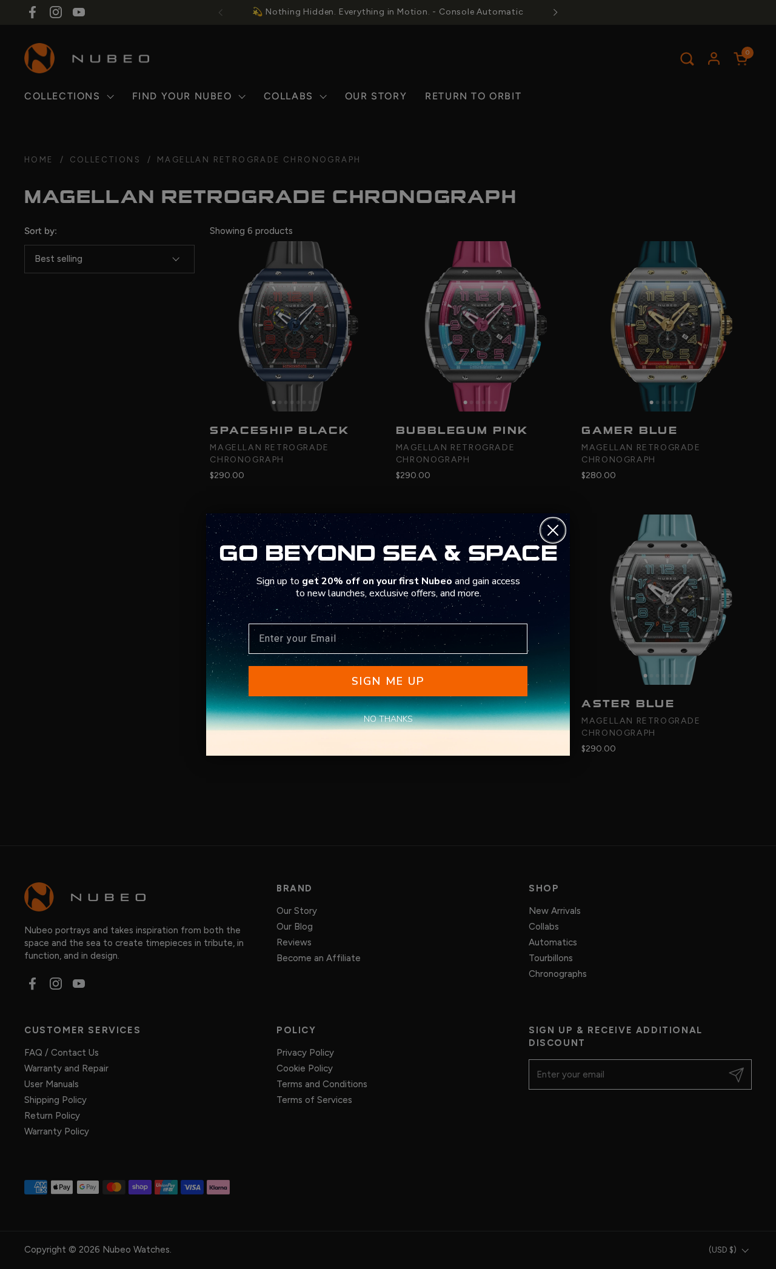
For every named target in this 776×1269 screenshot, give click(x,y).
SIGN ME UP (388, 681)
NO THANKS (388, 719)
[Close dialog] (553, 530)
